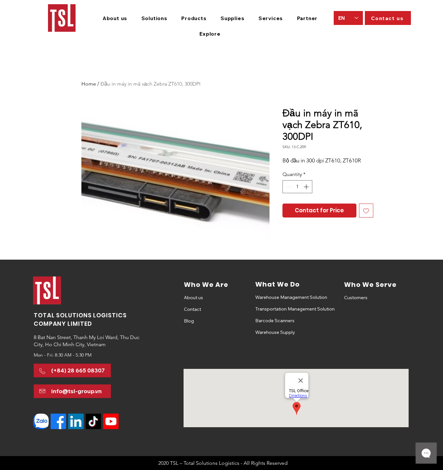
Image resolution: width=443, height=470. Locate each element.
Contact (192, 309)
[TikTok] (93, 421)
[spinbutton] (297, 187)
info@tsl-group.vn (76, 391)
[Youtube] (111, 421)
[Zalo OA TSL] (41, 421)
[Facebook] (58, 421)
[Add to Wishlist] (366, 211)
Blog (189, 321)
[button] (154, 18)
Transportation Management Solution (278, 309)
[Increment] (306, 187)
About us (193, 297)
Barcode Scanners (274, 320)
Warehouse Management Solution (278, 297)
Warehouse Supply (275, 332)
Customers (355, 297)
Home (88, 84)
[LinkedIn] (76, 421)
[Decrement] (288, 187)
